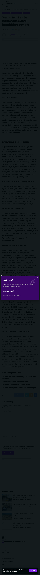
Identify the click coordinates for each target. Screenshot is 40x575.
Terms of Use (13, 571)
